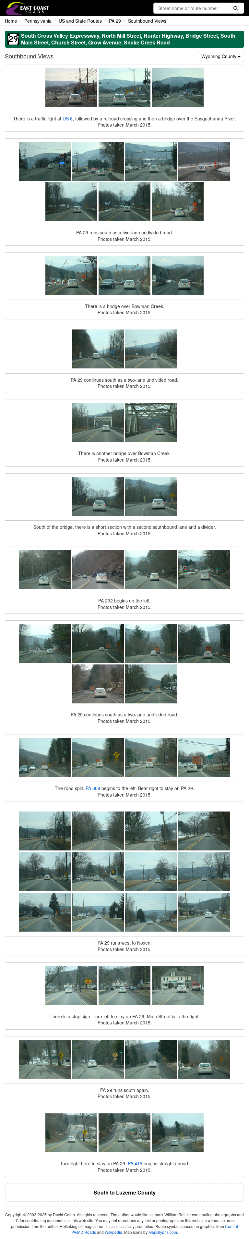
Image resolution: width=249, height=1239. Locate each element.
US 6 (68, 118)
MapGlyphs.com (162, 1232)
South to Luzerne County (125, 1192)
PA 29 (115, 21)
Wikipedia (113, 1232)
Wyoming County (219, 56)
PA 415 (135, 1163)
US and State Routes (80, 21)
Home (11, 21)
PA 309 (93, 788)
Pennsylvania (38, 21)
